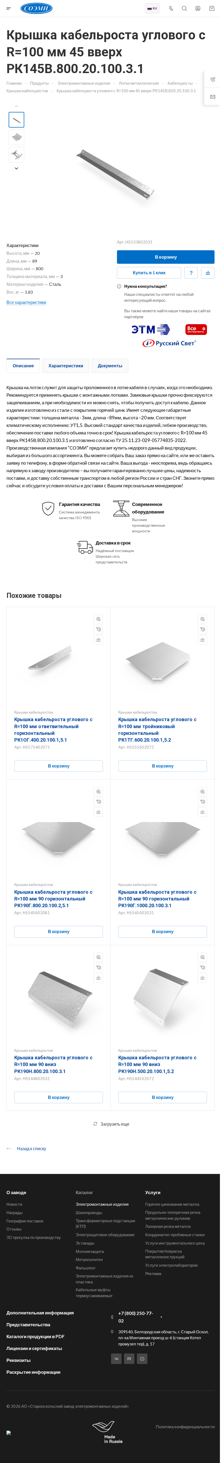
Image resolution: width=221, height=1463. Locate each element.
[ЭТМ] (151, 327)
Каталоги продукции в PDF (35, 1336)
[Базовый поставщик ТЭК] (8, 1432)
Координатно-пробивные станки (175, 1234)
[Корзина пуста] (212, 8)
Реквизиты (18, 1360)
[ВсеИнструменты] (196, 327)
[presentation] (16, 106)
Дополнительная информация (40, 1312)
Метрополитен (89, 1259)
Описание (23, 365)
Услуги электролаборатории (171, 1265)
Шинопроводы (89, 1212)
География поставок (24, 1220)
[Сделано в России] (108, 1432)
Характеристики (66, 365)
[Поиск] (184, 8)
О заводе (16, 1192)
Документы (110, 365)
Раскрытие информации (33, 1372)
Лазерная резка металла (168, 1226)
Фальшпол (85, 1267)
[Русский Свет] (169, 341)
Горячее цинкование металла (172, 1204)
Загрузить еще (115, 1123)
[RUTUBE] (129, 1359)
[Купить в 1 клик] (98, 629)
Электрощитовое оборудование (105, 1234)
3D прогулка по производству (33, 1237)
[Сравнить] (208, 273)
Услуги (152, 1192)
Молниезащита (90, 1251)
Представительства (28, 1324)
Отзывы (14, 1228)
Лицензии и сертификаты (34, 1348)
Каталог (84, 1192)
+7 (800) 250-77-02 (135, 1317)
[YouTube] (142, 1359)
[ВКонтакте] (116, 1359)
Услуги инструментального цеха (175, 1243)
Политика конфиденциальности (185, 1426)
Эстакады (85, 1243)
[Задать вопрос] (191, 273)
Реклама (153, 1273)
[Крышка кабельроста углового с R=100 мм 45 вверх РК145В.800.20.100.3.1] (110, 166)
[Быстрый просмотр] (98, 619)
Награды (14, 1212)
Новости (14, 1204)
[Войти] (197, 8)
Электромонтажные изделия (102, 1204)
